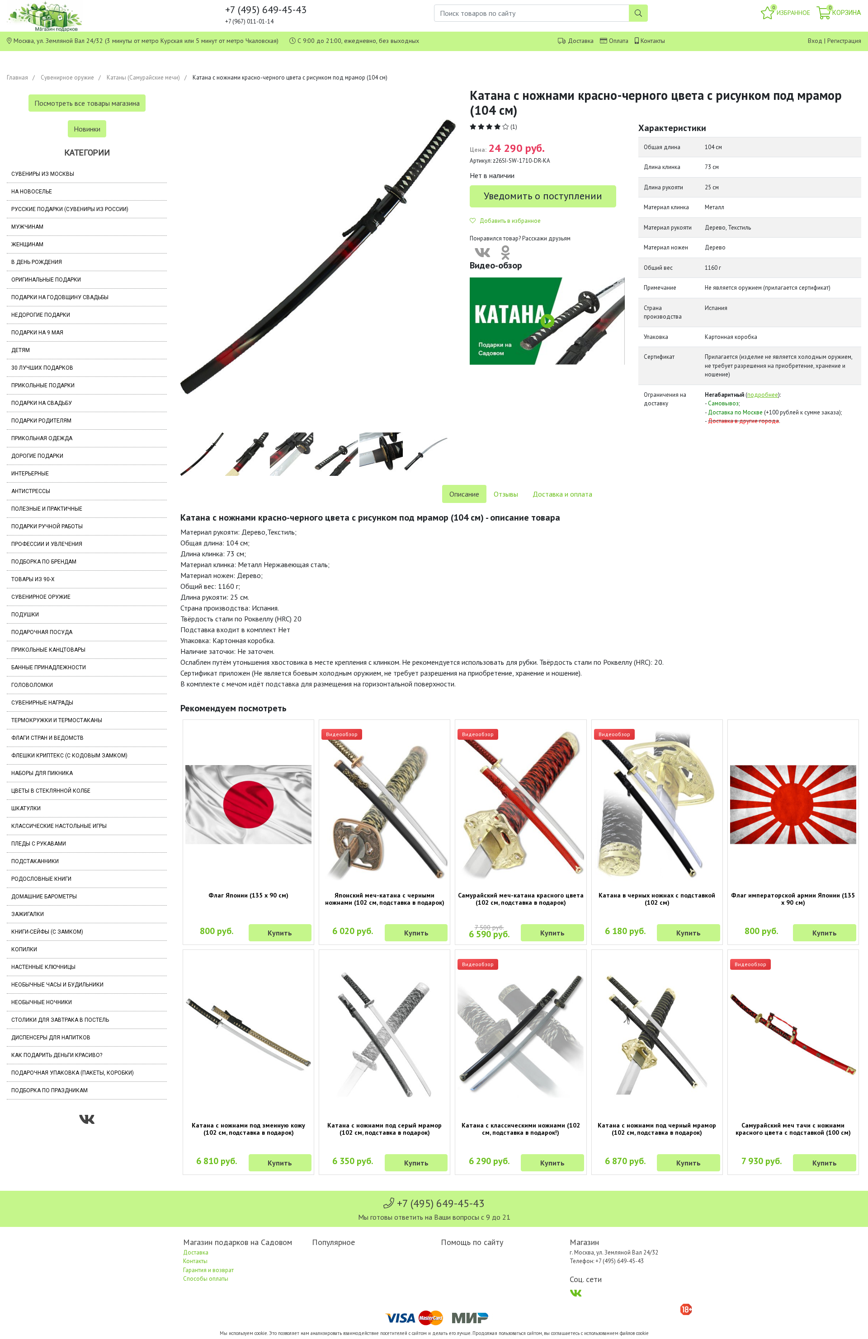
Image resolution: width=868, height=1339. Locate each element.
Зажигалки (27, 914)
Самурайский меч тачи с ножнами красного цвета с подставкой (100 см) (793, 1129)
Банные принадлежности (48, 667)
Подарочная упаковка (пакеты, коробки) (72, 1073)
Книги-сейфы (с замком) (47, 932)
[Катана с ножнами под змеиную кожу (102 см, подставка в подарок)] (248, 1035)
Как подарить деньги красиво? (56, 1055)
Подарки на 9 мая (37, 332)
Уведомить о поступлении (543, 195)
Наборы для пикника (42, 773)
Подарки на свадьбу (41, 403)
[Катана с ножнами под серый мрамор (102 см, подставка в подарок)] (384, 1035)
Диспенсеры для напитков (50, 1037)
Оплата (618, 41)
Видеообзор (342, 734)
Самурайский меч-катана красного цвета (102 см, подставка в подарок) (521, 899)
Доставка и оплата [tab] (562, 493)
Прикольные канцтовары (48, 650)
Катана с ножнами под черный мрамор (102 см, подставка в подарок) (657, 1129)
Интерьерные (30, 473)
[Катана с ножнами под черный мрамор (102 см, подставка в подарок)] (657, 1034)
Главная (17, 77)
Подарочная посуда (41, 632)
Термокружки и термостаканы (56, 720)
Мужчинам (27, 227)
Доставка (581, 41)
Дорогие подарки (37, 456)
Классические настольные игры (59, 826)
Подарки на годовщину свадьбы (59, 297)
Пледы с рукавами (38, 844)
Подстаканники (35, 861)
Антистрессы (30, 491)
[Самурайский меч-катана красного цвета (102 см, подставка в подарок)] (521, 804)
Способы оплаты (205, 1279)
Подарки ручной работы (47, 526)
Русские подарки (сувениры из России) (69, 209)
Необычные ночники (41, 1002)
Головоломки (32, 685)
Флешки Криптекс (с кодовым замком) (69, 755)
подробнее (762, 395)
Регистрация (844, 41)
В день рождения (36, 262)
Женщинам (27, 244)
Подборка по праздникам (49, 1090)
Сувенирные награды (42, 703)
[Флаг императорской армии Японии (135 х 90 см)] (793, 805)
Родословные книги (41, 879)
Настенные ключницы (43, 967)
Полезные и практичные (46, 509)
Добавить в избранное (508, 221)
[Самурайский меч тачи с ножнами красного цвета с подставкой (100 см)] (793, 1035)
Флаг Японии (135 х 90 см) (248, 895)
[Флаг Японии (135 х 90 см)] (248, 804)
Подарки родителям (41, 421)
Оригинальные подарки (46, 280)
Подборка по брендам (43, 562)
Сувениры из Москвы (42, 174)
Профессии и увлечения (46, 544)
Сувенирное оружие (67, 77)
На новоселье (31, 191)
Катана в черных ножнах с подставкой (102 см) (657, 899)
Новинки (87, 128)
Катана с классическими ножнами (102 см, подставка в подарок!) (521, 1129)
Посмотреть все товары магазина (87, 103)
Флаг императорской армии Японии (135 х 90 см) (793, 899)
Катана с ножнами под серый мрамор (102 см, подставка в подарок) (384, 1129)
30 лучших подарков (42, 368)
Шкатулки (26, 808)
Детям (20, 350)
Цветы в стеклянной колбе (50, 791)
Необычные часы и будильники (57, 985)
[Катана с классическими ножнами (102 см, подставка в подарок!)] (521, 1035)
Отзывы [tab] (506, 493)
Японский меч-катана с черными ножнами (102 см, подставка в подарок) (384, 899)
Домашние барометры (44, 896)
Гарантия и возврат (208, 1270)
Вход (815, 41)
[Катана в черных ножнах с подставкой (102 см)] (657, 804)
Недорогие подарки (40, 315)
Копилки (24, 949)
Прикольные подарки (43, 385)
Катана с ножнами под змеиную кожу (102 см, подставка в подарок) (248, 1129)
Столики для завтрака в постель (60, 1020)
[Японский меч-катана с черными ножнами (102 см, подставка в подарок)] (384, 804)
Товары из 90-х (33, 579)
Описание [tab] (464, 493)
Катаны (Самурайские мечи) (143, 77)
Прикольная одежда (41, 438)
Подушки (25, 614)
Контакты (653, 41)
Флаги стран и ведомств (47, 738)
